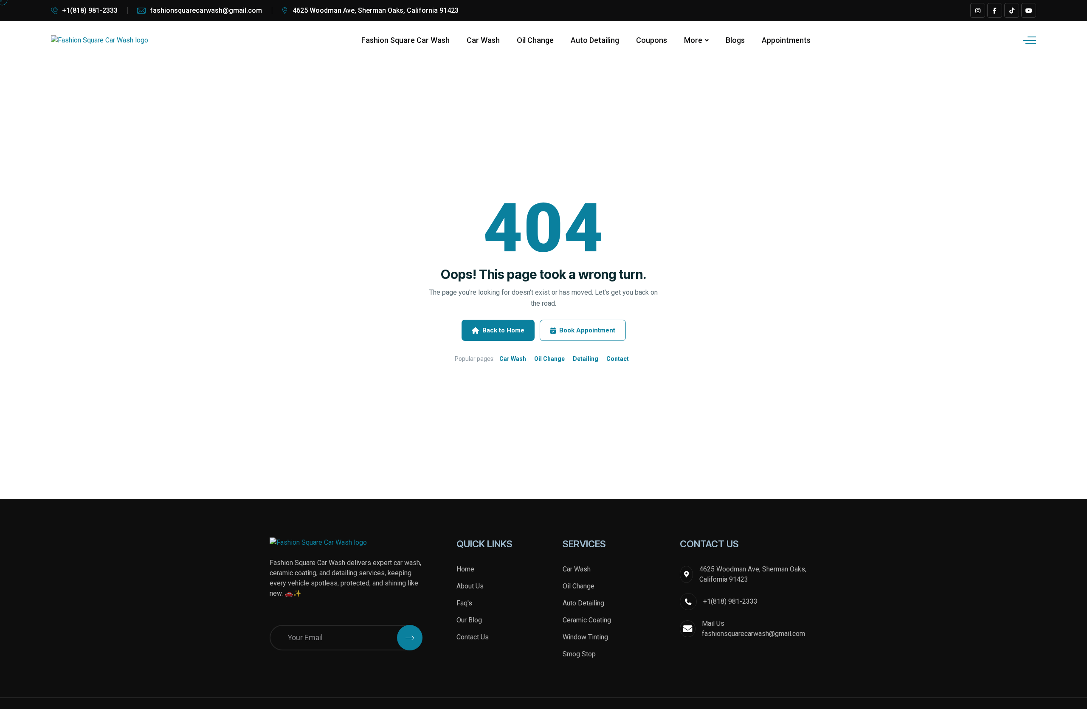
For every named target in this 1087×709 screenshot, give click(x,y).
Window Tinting (585, 637)
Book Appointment (587, 330)
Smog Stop (579, 654)
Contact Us (472, 637)
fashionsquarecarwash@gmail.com (206, 10)
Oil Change (535, 40)
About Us (470, 586)
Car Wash (483, 40)
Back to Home (503, 330)
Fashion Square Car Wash (405, 40)
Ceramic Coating (587, 620)
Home (465, 569)
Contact (617, 358)
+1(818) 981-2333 (90, 10)
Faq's (464, 603)
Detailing (585, 358)
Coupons (651, 40)
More (693, 40)
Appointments (786, 40)
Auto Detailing (595, 40)
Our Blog (469, 620)
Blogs (735, 40)
